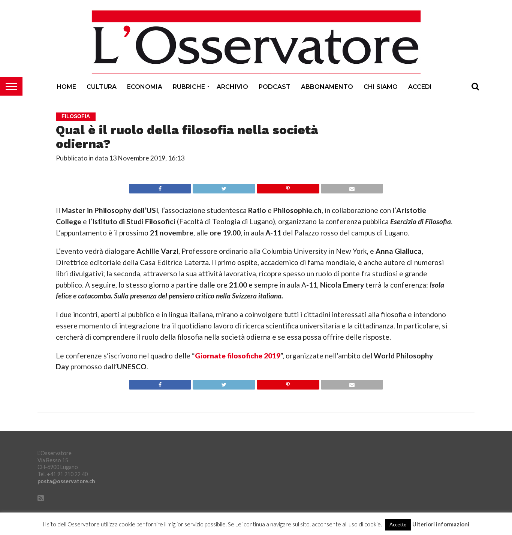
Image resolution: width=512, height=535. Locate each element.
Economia (144, 86)
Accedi (420, 86)
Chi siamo (381, 86)
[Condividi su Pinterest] (287, 186)
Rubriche (189, 86)
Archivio (232, 86)
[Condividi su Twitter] (223, 186)
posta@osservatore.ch (66, 481)
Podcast (274, 86)
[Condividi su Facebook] (160, 186)
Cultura (102, 86)
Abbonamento (327, 86)
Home (66, 86)
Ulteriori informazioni (440, 524)
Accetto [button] (398, 525)
